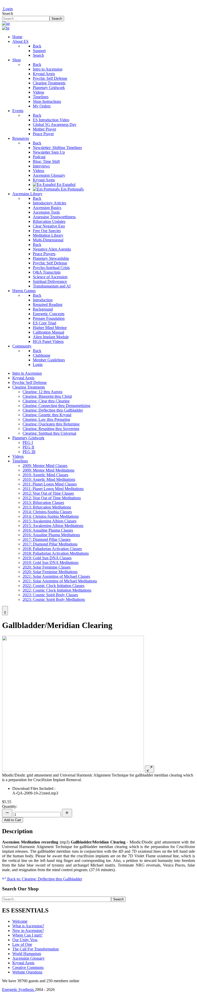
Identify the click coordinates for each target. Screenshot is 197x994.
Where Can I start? (27, 935)
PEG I (28, 442)
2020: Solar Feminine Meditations (50, 572)
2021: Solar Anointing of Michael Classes (56, 576)
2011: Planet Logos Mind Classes (50, 484)
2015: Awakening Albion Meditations (53, 525)
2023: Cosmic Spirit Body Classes (50, 595)
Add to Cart (12, 820)
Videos (18, 456)
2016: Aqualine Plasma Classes (48, 530)
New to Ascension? (28, 930)
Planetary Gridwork (28, 438)
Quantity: (9, 806)
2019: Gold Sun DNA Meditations (50, 562)
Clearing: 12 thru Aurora (42, 392)
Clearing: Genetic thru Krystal (47, 415)
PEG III (29, 452)
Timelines (20, 461)
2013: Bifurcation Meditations (47, 507)
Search (7, 13)
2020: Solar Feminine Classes (47, 567)
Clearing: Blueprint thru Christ (47, 396)
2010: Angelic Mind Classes (45, 475)
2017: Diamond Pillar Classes (47, 539)
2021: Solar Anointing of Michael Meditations (60, 581)
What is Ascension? (28, 926)
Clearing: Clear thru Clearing (46, 401)
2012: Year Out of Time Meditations (52, 498)
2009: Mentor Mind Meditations (48, 470)
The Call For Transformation (35, 949)
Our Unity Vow (25, 940)
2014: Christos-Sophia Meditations (51, 516)
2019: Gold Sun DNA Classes (47, 558)
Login (7, 9)
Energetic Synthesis (18, 989)
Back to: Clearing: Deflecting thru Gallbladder (44, 879)
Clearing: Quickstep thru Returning (51, 424)
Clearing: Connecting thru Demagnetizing (56, 405)
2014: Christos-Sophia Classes (47, 512)
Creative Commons (28, 967)
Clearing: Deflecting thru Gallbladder (53, 410)
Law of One (22, 944)
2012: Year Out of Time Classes (48, 493)
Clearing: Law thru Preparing (46, 419)
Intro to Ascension (27, 373)
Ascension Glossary (28, 958)
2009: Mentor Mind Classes (45, 465)
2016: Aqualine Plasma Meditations (51, 535)
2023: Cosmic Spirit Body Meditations (54, 599)
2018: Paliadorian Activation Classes (52, 548)
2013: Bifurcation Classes (43, 502)
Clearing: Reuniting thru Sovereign (51, 428)
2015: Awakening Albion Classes (49, 521)
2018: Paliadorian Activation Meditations (56, 553)
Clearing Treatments (28, 387)
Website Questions (27, 972)
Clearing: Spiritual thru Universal (49, 433)
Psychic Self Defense (29, 382)
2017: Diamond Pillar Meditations (50, 544)
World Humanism (26, 953)
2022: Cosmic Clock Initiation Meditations (57, 590)
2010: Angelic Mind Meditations (49, 479)
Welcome (19, 921)
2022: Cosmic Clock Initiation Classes (53, 585)
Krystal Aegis (23, 378)
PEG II (28, 447)
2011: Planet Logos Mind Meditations (53, 488)
